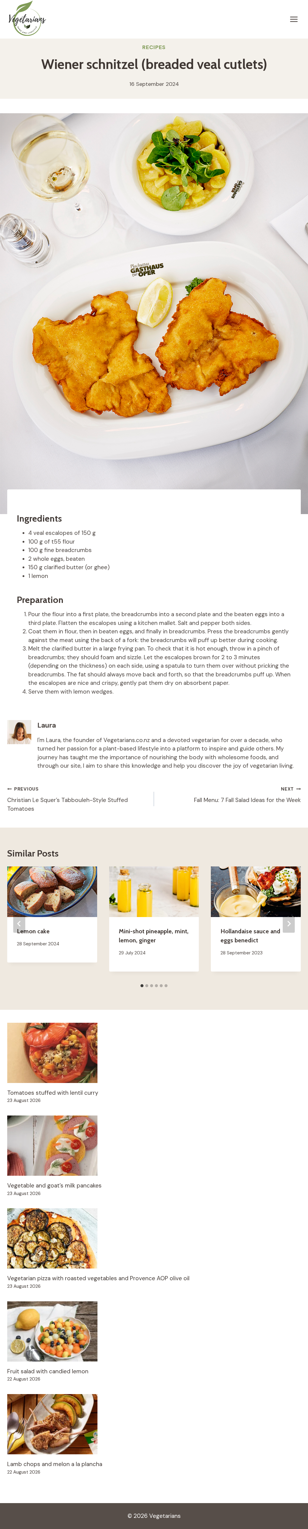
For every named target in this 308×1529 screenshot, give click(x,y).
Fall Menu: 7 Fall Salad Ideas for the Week (247, 795)
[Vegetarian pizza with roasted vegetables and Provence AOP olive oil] (154, 1238)
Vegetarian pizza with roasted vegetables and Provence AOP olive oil (98, 1278)
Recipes (153, 47)
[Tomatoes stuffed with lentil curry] (154, 1053)
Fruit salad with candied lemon (47, 1371)
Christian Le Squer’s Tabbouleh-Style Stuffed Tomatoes (67, 799)
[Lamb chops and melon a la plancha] (154, 1424)
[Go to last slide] (19, 924)
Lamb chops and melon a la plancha (54, 1464)
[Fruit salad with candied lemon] (154, 1331)
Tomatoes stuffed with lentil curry (52, 1093)
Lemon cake (33, 931)
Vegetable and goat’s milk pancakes (54, 1185)
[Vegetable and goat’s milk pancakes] (154, 1146)
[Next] (289, 924)
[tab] (141, 985)
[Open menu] (294, 19)
